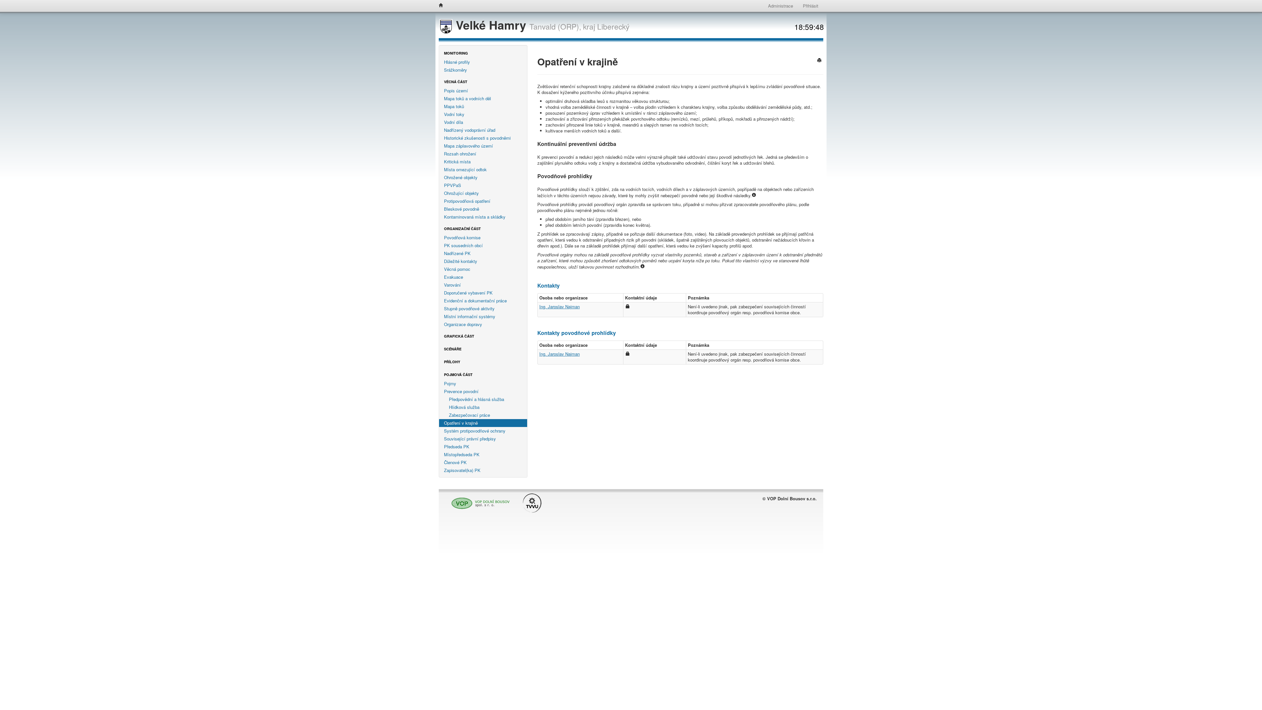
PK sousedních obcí (463, 245)
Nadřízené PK (457, 253)
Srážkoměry (455, 70)
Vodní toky (454, 114)
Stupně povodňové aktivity (469, 308)
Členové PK (455, 462)
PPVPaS (452, 185)
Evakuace (453, 277)
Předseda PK (456, 446)
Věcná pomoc (457, 269)
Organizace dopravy (463, 324)
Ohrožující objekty (461, 193)
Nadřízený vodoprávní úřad (469, 130)
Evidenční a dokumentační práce (475, 300)
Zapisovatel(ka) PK (462, 470)
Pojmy (450, 383)
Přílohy (452, 361)
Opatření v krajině (461, 423)
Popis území (456, 90)
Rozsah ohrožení (460, 154)
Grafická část (459, 336)
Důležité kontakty (460, 261)
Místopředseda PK (461, 454)
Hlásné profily (457, 62)
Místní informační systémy (469, 316)
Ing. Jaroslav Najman (559, 306)
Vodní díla (453, 122)
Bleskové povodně (461, 209)
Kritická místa (457, 161)
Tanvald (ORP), (555, 26)
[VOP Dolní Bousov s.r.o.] (478, 500)
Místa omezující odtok (465, 169)
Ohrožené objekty (461, 177)
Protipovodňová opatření (467, 201)
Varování (452, 285)
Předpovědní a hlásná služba (476, 399)
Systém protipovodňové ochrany (474, 431)
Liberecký (613, 26)
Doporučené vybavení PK (468, 293)
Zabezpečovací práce (469, 415)
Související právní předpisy (470, 439)
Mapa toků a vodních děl (467, 98)
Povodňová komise (462, 237)
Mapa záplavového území (468, 146)
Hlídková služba (464, 407)
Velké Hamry (491, 24)
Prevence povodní (461, 391)
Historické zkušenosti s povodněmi (477, 138)
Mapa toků (454, 106)
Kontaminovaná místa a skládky (474, 217)
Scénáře (452, 348)
